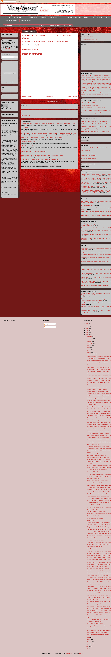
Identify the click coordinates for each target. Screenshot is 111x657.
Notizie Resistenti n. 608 (27, 145)
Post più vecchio (72, 96)
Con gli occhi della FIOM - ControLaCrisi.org (98, 527)
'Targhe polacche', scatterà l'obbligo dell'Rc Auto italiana (95, 252)
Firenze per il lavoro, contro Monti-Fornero (97, 362)
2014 (87, 330)
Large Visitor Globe (9, 82)
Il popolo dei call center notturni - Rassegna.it (98, 571)
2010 (87, 649)
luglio (88, 347)
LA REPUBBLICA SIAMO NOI (94, 621)
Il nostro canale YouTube (23, 26)
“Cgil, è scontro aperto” (92, 617)
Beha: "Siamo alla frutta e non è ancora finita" (98, 634)
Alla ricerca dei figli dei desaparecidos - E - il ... (99, 428)
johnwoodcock (68, 653)
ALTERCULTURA (9, 26)
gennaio (89, 644)
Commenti (48, 327)
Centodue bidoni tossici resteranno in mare (97, 516)
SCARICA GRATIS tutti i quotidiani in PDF (60, 26)
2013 (87, 332)
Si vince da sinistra (92, 404)
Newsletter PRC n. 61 (92, 599)
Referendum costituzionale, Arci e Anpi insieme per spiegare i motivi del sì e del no (42, 155)
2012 (87, 334)
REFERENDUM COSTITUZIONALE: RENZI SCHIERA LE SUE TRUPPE (39, 159)
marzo (89, 639)
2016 (87, 326)
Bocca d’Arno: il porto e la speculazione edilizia (99, 538)
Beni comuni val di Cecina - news (95, 540)
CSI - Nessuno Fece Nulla (93, 584)
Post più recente (27, 96)
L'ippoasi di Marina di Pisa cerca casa (96, 511)
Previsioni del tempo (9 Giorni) (73, 17)
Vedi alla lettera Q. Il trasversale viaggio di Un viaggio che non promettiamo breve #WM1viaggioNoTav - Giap (48, 133)
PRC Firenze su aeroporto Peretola (95, 604)
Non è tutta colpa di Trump (88, 102)
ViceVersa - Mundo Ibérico (11, 20)
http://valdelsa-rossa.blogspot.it (89, 39)
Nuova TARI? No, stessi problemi (29, 128)
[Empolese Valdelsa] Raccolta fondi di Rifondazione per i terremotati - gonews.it (41, 165)
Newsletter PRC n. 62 (92, 520)
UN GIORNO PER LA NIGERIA (95, 623)
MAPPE (86, 17)
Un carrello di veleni (86, 150)
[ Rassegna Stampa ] (31, 17)
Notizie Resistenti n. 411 (93, 444)
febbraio (89, 642)
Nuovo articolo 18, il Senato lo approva (96, 455)
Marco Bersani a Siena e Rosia (95, 549)
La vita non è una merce (87, 153)
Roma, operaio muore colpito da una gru (97, 566)
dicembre (89, 336)
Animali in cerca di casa (56, 17)
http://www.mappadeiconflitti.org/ (9, 89)
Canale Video (43, 17)
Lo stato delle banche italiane (88, 158)
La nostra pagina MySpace (39, 26)
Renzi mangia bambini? (93, 478)
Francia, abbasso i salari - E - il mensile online (98, 431)
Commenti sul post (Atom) (52, 101)
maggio (89, 352)
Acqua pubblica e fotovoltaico (94, 546)
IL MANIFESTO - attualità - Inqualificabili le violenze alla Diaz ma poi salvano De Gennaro (45, 41)
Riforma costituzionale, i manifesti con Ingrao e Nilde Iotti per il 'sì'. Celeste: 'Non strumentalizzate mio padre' (48, 123)
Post (46, 324)
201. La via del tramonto (87, 205)
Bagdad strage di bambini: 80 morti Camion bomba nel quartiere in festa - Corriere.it (42, 137)
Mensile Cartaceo (18, 17)
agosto (89, 345)
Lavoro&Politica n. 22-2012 (93, 505)
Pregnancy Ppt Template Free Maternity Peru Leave (94, 121)
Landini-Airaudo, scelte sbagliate (95, 518)
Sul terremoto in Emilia (92, 509)
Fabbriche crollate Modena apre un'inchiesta (98, 496)
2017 (87, 323)
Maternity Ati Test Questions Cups (90, 129)
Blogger (81, 653)
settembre (90, 343)
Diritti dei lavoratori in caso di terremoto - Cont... (99, 411)
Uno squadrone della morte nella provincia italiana (33, 151)
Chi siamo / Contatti (26, 20)
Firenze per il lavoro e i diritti (94, 365)
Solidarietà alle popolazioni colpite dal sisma (98, 469)
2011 (87, 646)
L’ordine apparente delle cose (88, 155)
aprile (88, 637)
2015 (87, 328)
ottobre (89, 341)
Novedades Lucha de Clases (28, 141)
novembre (90, 339)
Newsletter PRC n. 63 (92, 472)
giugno (89, 350)
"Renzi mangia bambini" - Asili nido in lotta (97, 480)
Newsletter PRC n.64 (92, 354)
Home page (7, 17)
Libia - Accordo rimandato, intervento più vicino (93, 107)
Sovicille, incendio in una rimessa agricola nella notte (94, 285)
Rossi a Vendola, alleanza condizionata (97, 632)
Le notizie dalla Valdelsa (87, 36)
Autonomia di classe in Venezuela (89, 105)
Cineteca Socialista (97, 17)
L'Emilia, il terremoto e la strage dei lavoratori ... (99, 437)
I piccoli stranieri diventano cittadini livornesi (98, 575)
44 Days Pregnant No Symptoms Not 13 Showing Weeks (95, 123)
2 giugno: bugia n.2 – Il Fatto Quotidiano (97, 389)
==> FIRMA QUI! (5, 48)
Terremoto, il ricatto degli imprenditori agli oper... (99, 380)
